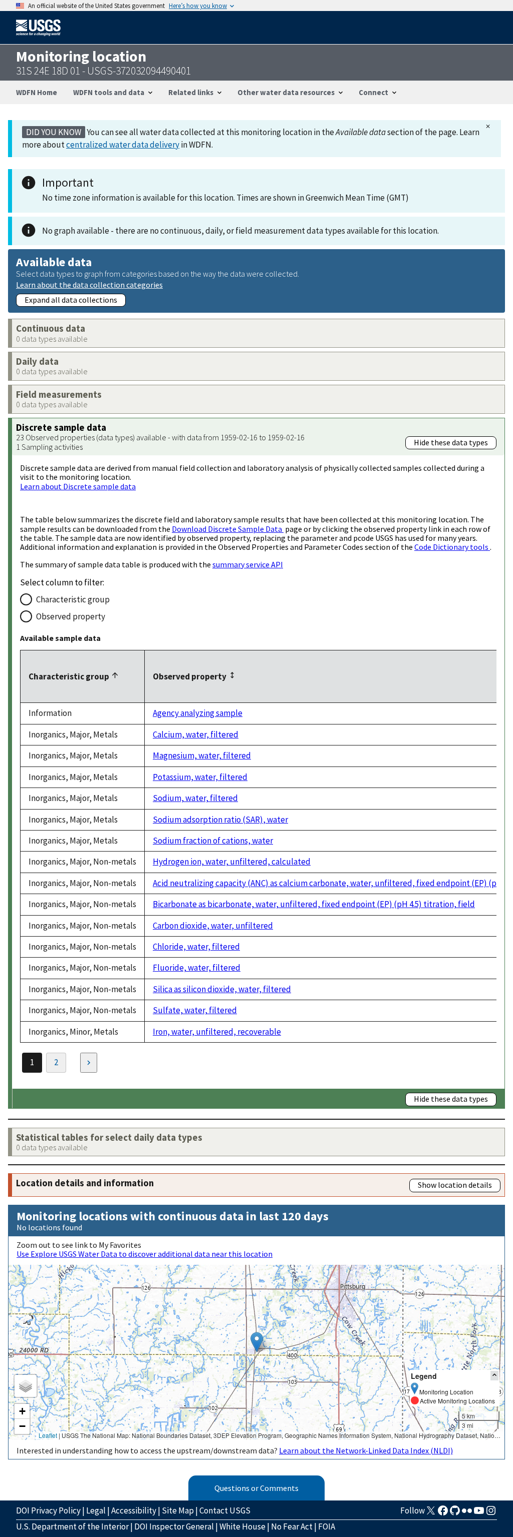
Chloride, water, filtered (196, 946)
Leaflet (48, 1435)
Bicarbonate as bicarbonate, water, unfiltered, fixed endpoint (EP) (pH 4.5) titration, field (314, 904)
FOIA (326, 1526)
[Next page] (88, 1063)
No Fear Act (292, 1526)
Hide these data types (451, 442)
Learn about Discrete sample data (78, 486)
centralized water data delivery (122, 144)
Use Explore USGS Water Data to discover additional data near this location (145, 1254)
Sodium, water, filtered (195, 798)
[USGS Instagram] (491, 1513)
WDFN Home (36, 92)
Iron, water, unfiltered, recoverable (217, 1031)
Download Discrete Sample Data (228, 529)
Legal (96, 1510)
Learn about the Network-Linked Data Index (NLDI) (366, 1450)
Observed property (70, 616)
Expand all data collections (71, 300)
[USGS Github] (455, 1513)
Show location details (455, 1185)
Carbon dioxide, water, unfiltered (213, 925)
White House (242, 1526)
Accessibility (133, 1510)
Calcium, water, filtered (195, 734)
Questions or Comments (256, 1488)
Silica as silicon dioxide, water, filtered (222, 989)
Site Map (178, 1510)
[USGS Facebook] (443, 1513)
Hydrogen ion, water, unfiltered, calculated (232, 861)
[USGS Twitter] (431, 1513)
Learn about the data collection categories (89, 284)
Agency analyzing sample (197, 712)
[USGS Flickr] (467, 1513)
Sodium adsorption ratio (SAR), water (220, 819)
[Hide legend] (494, 1375)
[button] (256, 1342)
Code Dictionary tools (452, 547)
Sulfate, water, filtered (195, 1010)
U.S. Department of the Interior (72, 1526)
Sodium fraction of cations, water (213, 840)
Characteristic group (73, 599)
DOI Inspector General (174, 1526)
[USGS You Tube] (479, 1513)
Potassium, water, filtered (200, 777)
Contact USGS (224, 1510)
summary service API (247, 564)
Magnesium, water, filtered (202, 755)
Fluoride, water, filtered (196, 967)
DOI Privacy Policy (48, 1510)
